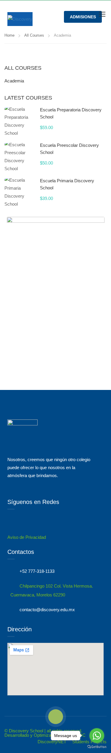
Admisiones (83, 16)
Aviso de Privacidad (26, 537)
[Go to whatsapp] (96, 735)
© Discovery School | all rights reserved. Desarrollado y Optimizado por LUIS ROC (45, 733)
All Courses (34, 35)
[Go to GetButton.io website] (96, 747)
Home (9, 35)
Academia (14, 80)
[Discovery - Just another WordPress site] (20, 19)
